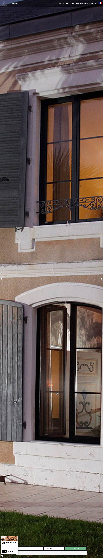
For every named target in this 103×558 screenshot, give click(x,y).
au (31, 548)
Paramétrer (10, 551)
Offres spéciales (74, 3)
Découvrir (61, 3)
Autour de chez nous (83, 3)
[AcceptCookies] (2, 555)
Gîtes (67, 3)
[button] (13, 3)
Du (19, 548)
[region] (9, 545)
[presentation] (2, 279)
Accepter (4, 551)
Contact (96, 3)
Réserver (91, 3)
